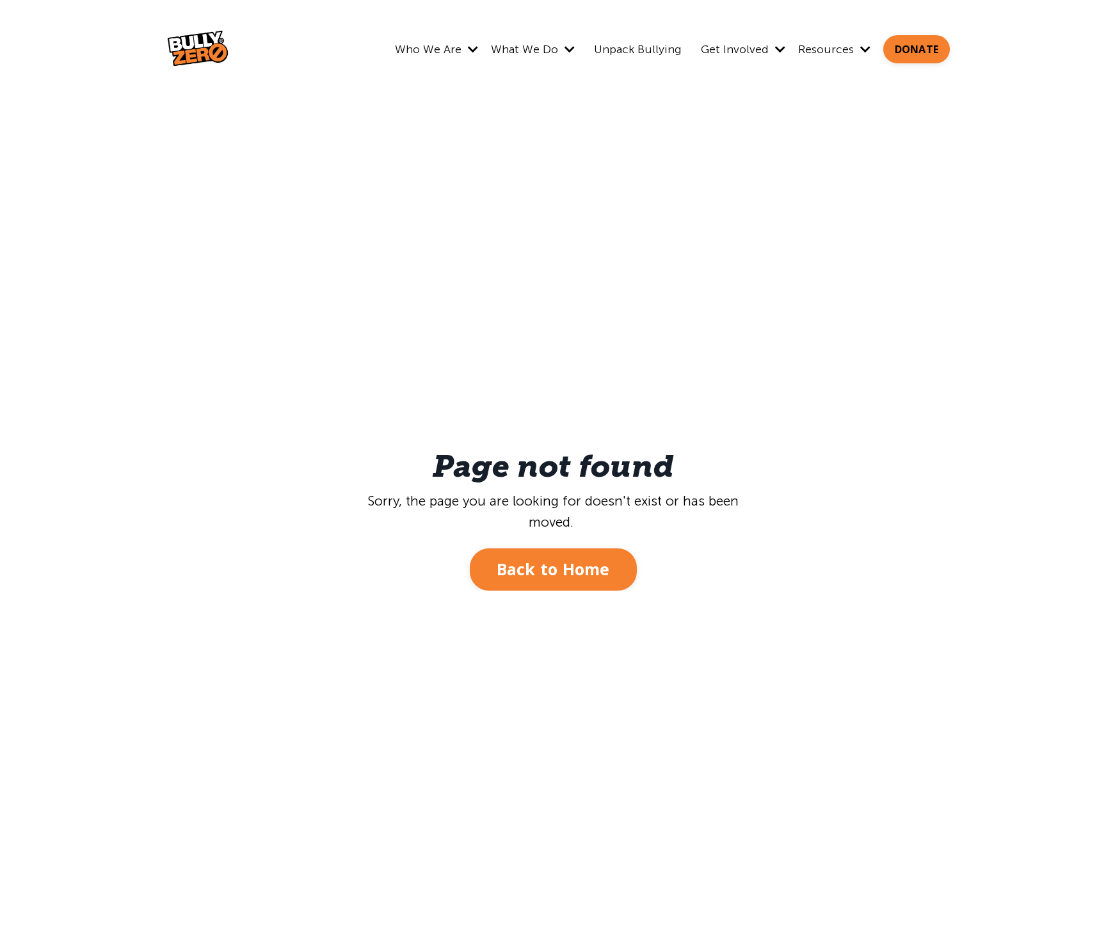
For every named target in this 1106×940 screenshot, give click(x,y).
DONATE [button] (917, 49)
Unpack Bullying (638, 49)
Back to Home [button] (553, 569)
